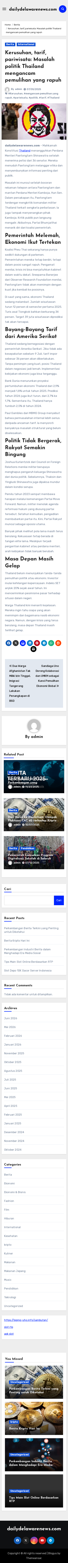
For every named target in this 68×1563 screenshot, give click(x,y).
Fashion (9, 1201)
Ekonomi (9, 1183)
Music (7, 1279)
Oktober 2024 (12, 1149)
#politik (33, 97)
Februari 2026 (13, 1035)
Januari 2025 (12, 1123)
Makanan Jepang (15, 1271)
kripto (7, 1244)
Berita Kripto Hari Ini (17, 940)
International (26, 44)
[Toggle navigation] (4, 9)
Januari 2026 (12, 1044)
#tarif (42, 97)
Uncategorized (13, 1306)
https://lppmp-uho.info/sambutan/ (26, 1320)
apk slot (9, 1333)
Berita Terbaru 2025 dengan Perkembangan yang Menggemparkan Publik (28, 783)
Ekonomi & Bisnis (15, 1192)
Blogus (52, 1553)
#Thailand (53, 97)
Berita (10, 44)
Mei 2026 (10, 1027)
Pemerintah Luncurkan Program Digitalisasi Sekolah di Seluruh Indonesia (30, 859)
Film (6, 1209)
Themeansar (33, 1558)
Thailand (24, 150)
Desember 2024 (14, 1132)
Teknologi (10, 1297)
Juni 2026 (10, 1018)
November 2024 (14, 1141)
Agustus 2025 (13, 1070)
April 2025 (10, 1106)
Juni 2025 (10, 1088)
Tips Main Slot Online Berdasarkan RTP (28, 961)
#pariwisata (20, 97)
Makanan (9, 1262)
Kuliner (8, 1253)
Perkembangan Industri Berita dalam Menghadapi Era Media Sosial (30, 1465)
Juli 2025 (10, 1079)
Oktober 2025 (12, 1062)
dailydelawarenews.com (33, 9)
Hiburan (9, 1218)
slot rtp (8, 1327)
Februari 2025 (13, 1114)
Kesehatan (11, 1236)
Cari (7, 889)
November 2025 (14, 1053)
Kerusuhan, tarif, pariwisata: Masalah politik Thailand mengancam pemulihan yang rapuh (33, 66)
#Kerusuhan (15, 93)
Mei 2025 (10, 1097)
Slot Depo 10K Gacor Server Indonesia (27, 970)
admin (18, 89)
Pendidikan (27, 848)
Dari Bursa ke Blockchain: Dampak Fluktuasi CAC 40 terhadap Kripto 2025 (32, 821)
